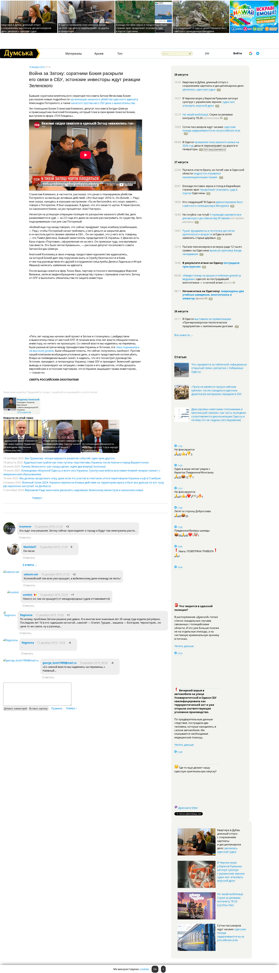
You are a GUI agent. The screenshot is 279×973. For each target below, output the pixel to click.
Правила (56, 708)
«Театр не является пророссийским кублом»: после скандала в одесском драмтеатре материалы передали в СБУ (216, 390)
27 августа (181, 162)
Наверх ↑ (37, 498)
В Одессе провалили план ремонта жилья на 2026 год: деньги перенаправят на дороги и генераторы (84, 28)
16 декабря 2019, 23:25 (54, 594)
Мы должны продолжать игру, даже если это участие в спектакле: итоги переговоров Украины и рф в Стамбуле (90, 478)
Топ (119, 53)
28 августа (181, 74)
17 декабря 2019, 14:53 (51, 642)
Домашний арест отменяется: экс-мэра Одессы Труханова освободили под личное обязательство (21, 445)
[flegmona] (9, 615)
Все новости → (183, 335)
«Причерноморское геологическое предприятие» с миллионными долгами (207, 324)
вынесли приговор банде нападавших (212, 252)
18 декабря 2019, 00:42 (94, 663)
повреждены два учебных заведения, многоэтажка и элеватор (213, 294)
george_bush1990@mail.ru (60, 663)
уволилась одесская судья (198, 89)
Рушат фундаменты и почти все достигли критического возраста (208, 232)
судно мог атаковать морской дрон (208, 103)
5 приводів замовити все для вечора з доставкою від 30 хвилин (211, 216)
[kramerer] (9, 533)
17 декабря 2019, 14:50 (50, 615)
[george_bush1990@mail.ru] (21, 660)
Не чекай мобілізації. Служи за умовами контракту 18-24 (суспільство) (230, 899)
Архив (98, 53)
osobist (27, 594)
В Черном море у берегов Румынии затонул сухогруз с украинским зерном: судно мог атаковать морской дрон (231, 871)
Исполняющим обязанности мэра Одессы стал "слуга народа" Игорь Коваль (100, 447)
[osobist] (13, 592)
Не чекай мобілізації (195, 114)
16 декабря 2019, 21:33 (55, 574)
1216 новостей (24, 412)
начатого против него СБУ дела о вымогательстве (102, 103)
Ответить (25, 537)
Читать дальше (184, 646)
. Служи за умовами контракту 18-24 (207, 116)
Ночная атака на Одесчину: (201, 291)
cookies (144, 969)
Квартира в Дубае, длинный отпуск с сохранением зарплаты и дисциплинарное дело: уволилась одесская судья (26, 28)
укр (207, 53)
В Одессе (188, 142)
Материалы (73, 53)
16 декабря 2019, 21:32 (49, 526)
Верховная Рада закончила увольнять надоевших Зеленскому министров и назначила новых (84, 490)
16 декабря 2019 (37, 67)
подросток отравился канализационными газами (201, 175)
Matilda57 (29, 547)
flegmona (26, 615)
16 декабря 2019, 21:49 (53, 547)
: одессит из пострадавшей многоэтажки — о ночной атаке (207, 280)
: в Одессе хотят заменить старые (207, 236)
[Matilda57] (13, 554)
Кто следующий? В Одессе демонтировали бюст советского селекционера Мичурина (200, 29)
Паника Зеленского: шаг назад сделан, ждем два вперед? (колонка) (63, 466)
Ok (155, 969)
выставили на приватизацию (212, 319)
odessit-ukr (31, 574)
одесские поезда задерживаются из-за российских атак (211, 128)
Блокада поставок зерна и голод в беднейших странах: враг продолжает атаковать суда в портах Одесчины (141, 28)
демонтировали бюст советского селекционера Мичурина (212, 203)
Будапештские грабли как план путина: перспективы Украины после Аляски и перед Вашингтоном (86, 462)
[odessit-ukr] (11, 572)
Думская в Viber (188, 808)
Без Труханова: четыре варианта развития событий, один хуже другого (70, 458)
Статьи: (180, 356)
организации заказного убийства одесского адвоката (104, 99)
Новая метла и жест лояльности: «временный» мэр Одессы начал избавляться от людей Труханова (61, 445)
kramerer (25, 526)
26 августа (181, 311)
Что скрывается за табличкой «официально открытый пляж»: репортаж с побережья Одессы (219, 368)
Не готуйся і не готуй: (196, 214)
